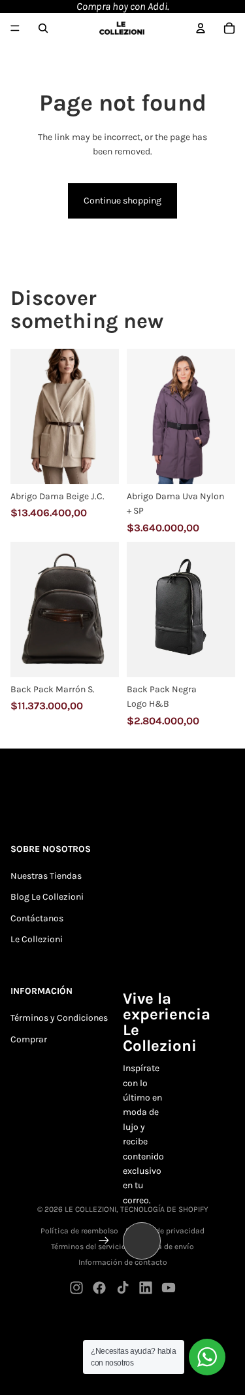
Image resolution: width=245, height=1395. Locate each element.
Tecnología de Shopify (164, 1209)
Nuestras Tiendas (46, 875)
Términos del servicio (88, 1246)
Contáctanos (36, 918)
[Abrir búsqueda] (43, 28)
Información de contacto (122, 1262)
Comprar (28, 1039)
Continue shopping (122, 200)
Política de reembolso (79, 1230)
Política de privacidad (164, 1230)
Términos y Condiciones (59, 1017)
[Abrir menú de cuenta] (200, 28)
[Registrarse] (103, 1240)
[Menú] (15, 28)
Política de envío (164, 1246)
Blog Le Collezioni (47, 896)
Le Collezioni (36, 939)
